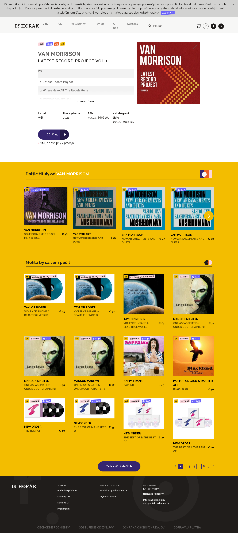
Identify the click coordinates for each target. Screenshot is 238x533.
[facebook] (213, 26)
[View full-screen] (194, 46)
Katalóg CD (63, 496)
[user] (206, 26)
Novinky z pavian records (113, 490)
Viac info (166, 12)
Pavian (99, 23)
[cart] (198, 25)
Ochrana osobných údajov (143, 527)
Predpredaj (63, 508)
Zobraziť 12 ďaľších (119, 466)
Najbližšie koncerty (153, 493)
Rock (41, 44)
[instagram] (221, 26)
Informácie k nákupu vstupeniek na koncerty (156, 501)
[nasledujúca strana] (214, 466)
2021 (49, 44)
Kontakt (132, 23)
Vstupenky (78, 23)
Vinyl (46, 23)
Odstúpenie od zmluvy (96, 527)
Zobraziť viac (86, 101)
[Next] (209, 216)
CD (60, 23)
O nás (115, 26)
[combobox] (168, 26)
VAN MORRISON (59, 54)
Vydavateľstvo (108, 496)
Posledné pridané (67, 490)
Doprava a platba (187, 527)
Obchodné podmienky (53, 527)
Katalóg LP (63, 502)
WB (56, 44)
